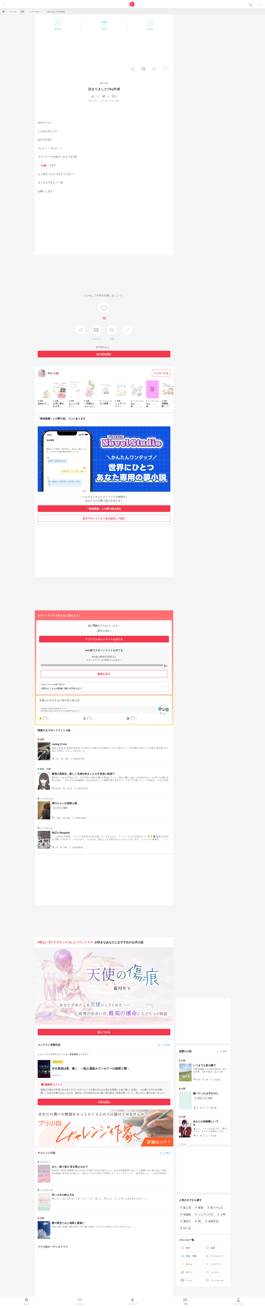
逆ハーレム (215, 1207)
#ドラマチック (58, 942)
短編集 (185, 1214)
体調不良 (212, 1221)
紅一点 (185, 1228)
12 (105, 96)
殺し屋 (185, 1207)
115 (95, 96)
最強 (199, 1207)
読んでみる (104, 1032)
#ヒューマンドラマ (80, 942)
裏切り (185, 1221)
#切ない (43, 942)
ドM (221, 1214)
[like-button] (165, 69)
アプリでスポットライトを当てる (104, 639)
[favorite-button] (154, 69)
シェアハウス (204, 1214)
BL (198, 1221)
